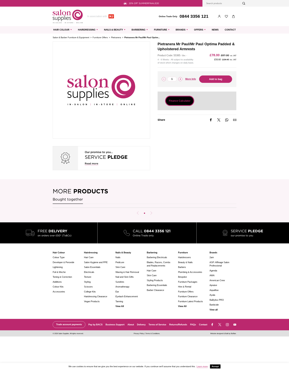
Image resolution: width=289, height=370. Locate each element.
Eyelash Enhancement (126, 296)
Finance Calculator (179, 101)
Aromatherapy (122, 286)
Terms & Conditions (152, 333)
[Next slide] (151, 213)
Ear (117, 291)
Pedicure (119, 262)
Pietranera (116, 37)
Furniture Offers (100, 37)
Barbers (182, 267)
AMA (212, 275)
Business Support (115, 324)
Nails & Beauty (113, 29)
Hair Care (88, 257)
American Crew (217, 280)
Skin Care (120, 267)
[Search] (243, 3)
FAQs (193, 324)
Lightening (58, 267)
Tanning (119, 301)
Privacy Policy (139, 333)
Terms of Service (157, 324)
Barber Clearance (155, 290)
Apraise (213, 285)
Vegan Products (92, 301)
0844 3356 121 (194, 16)
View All (119, 306)
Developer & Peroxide (63, 262)
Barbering (138, 29)
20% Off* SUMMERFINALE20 (144, 3)
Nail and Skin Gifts (124, 277)
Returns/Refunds (178, 324)
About (130, 324)
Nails (117, 257)
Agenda (213, 270)
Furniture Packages (187, 282)
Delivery (141, 324)
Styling (87, 282)
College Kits (90, 291)
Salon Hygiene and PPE (96, 262)
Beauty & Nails (185, 262)
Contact (230, 29)
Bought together (68, 199)
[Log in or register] (219, 16)
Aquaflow (214, 290)
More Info (190, 79)
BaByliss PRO (217, 300)
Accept (215, 366)
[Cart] (233, 16)
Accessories (59, 291)
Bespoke (182, 277)
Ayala (212, 295)
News (215, 29)
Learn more (202, 366)
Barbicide (214, 304)
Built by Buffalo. (230, 333)
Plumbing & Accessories (190, 272)
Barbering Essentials (157, 285)
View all (214, 309)
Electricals (89, 272)
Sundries (119, 282)
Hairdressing (86, 29)
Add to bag (215, 79)
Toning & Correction (62, 277)
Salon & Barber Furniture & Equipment (71, 37)
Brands (180, 29)
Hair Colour (61, 29)
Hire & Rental (184, 286)
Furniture (160, 29)
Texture (87, 277)
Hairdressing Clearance (95, 296)
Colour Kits (58, 286)
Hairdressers (184, 257)
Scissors (88, 286)
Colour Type (59, 257)
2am (212, 257)
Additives (57, 282)
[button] (144, 213)
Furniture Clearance (187, 296)
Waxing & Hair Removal (127, 272)
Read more (91, 163)
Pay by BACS (95, 324)
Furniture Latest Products (190, 301)
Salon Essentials (92, 267)
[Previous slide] (137, 213)
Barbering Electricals (157, 257)
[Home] (68, 16)
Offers (198, 29)
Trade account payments (69, 324)
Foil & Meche (59, 272)
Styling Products (155, 280)
